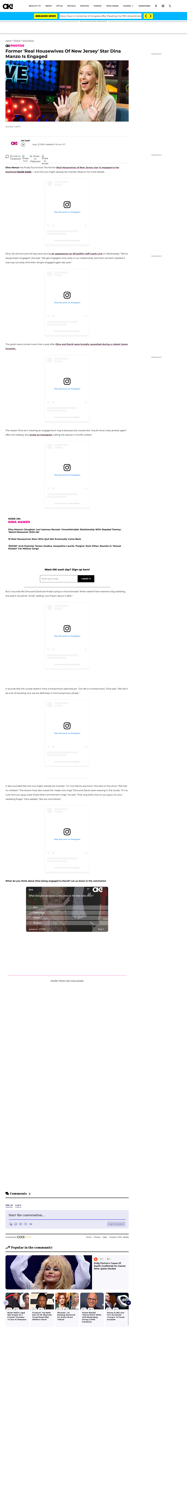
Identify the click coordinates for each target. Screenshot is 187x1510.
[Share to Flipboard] (35, 156)
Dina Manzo (28, 40)
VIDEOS (97, 6)
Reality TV (35, 6)
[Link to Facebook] (156, 5)
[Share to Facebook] (15, 156)
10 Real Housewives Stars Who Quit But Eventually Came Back (44, 539)
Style (59, 6)
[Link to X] (169, 5)
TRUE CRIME (112, 6)
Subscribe (144, 6)
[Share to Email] (45, 156)
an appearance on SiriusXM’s (76, 253)
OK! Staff (25, 140)
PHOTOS (84, 6)
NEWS (48, 6)
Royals (71, 6)
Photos (17, 40)
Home (8, 40)
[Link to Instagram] (162, 5)
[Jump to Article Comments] (7, 156)
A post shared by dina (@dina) (67, 240)
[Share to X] (25, 156)
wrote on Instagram (40, 435)
